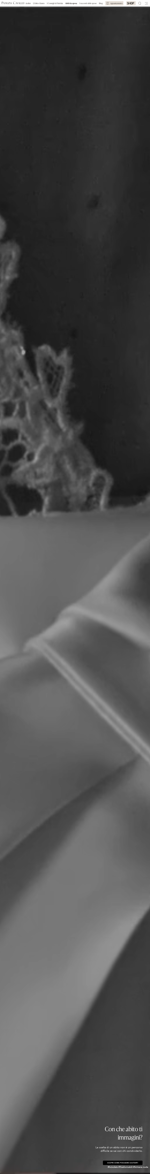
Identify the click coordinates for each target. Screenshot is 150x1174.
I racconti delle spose (88, 3)
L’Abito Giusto (39, 3)
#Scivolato (113, 1167)
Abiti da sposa (71, 3)
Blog (101, 3)
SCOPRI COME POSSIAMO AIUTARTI (122, 1163)
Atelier (28, 3)
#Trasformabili (125, 1167)
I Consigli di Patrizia (55, 3)
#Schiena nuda (140, 1167)
